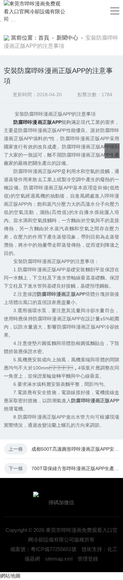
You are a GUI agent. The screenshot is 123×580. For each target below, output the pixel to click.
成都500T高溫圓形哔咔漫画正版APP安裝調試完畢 (75, 449)
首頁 (43, 38)
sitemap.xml (58, 559)
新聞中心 (67, 38)
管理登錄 (88, 559)
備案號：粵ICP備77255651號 (43, 549)
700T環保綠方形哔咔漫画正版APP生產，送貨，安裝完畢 (75, 468)
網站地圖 (10, 576)
